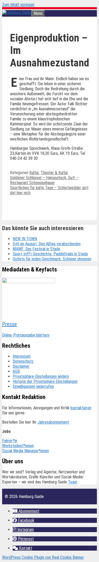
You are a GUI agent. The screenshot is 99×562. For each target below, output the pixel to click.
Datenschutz (23, 361)
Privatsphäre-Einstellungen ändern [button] (41, 376)
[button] (26, 511)
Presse (9, 324)
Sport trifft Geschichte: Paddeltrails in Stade (50, 253)
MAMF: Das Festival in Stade (36, 248)
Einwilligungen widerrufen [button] (33, 386)
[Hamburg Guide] (16, 12)
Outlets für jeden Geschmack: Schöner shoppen (52, 258)
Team (72, 481)
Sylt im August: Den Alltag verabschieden (47, 243)
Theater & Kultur (54, 172)
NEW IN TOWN (25, 238)
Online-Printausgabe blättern (25, 335)
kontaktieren (80, 407)
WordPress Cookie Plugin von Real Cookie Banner (43, 557)
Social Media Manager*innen (25, 450)
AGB (16, 371)
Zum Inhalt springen (18, 4)
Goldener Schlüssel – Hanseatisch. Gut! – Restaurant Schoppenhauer (44, 180)
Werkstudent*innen (18, 445)
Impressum (22, 356)
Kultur (34, 172)
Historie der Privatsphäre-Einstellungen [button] (45, 381)
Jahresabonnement (53, 422)
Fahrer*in (9, 440)
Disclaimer (21, 366)
